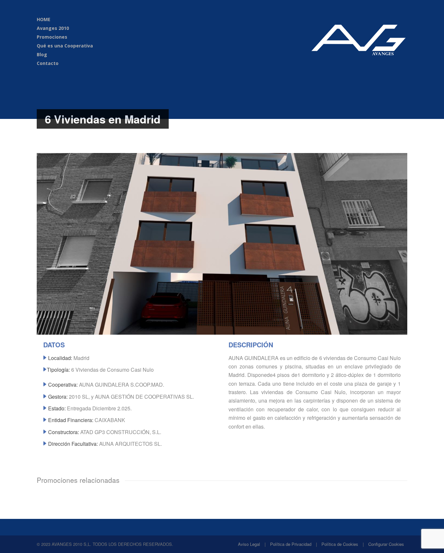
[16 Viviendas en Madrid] (222, 332)
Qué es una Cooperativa (65, 46)
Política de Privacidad (290, 544)
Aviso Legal (249, 544)
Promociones (52, 37)
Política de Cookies (339, 544)
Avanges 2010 (53, 28)
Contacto (48, 63)
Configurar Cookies (386, 544)
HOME (43, 19)
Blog (42, 54)
